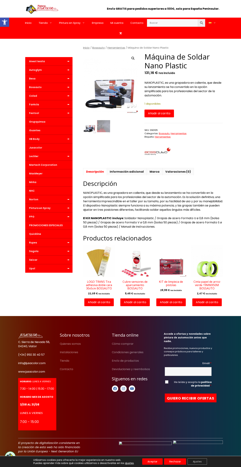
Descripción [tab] (95, 172)
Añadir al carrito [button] (99, 302)
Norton (49, 199)
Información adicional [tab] (127, 172)
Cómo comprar (123, 344)
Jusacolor (35, 147)
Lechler (49, 156)
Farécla (49, 104)
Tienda (43, 23)
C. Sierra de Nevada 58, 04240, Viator (34, 344)
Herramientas (116, 48)
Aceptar (152, 461)
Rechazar (175, 461)
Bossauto (98, 48)
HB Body (49, 139)
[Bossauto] (157, 151)
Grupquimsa (37, 121)
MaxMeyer (36, 173)
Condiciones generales (127, 352)
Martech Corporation (43, 165)
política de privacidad (201, 383)
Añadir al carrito (159, 113)
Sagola (49, 251)
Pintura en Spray (69, 23)
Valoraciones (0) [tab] (178, 172)
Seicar (49, 259)
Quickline (35, 234)
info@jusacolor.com (32, 363)
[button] (4, 22)
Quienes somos (70, 344)
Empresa (97, 23)
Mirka (32, 182)
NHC (32, 191)
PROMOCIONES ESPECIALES (46, 225)
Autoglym (49, 69)
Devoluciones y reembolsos (131, 369)
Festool (49, 113)
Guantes (34, 130)
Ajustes (197, 461)
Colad (49, 95)
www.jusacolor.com (31, 372)
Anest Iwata (49, 61)
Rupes (49, 242)
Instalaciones (69, 352)
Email (207, 363)
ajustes (129, 463)
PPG (49, 216)
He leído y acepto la (193, 383)
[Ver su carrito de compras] (120, 33)
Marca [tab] (154, 172)
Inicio (28, 23)
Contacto (136, 23)
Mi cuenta (116, 23)
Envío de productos (125, 361)
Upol (49, 268)
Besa (49, 78)
